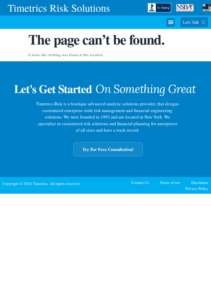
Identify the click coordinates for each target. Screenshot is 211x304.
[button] (170, 22)
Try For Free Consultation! (108, 149)
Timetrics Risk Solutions (59, 7)
